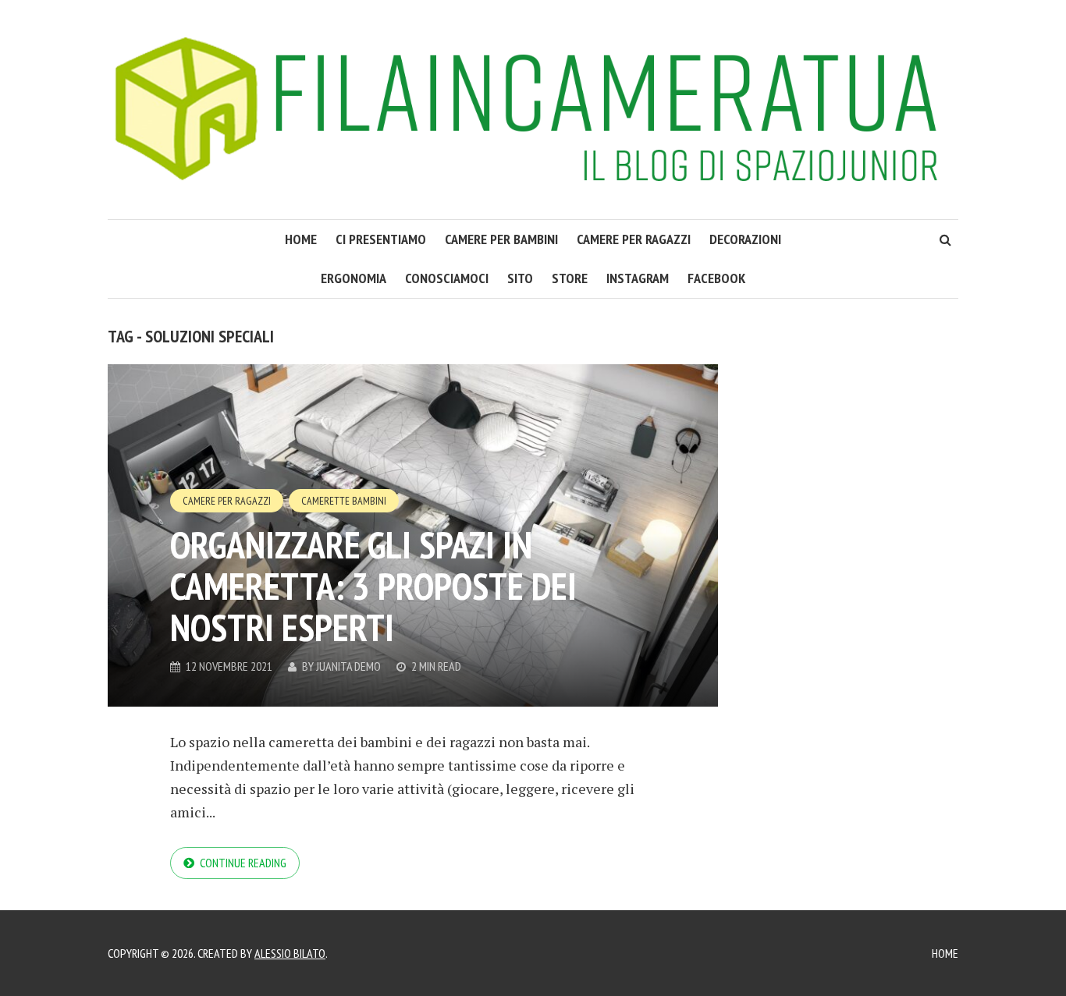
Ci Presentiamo (381, 239)
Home (945, 953)
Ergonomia (353, 278)
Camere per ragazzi (634, 239)
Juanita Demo (348, 666)
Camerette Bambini (343, 501)
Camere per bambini (501, 239)
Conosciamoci (447, 278)
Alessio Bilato (289, 953)
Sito (520, 278)
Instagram (637, 278)
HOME (301, 239)
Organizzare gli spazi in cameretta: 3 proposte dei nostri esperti (373, 585)
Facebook (716, 278)
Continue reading (243, 862)
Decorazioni (745, 239)
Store (570, 278)
